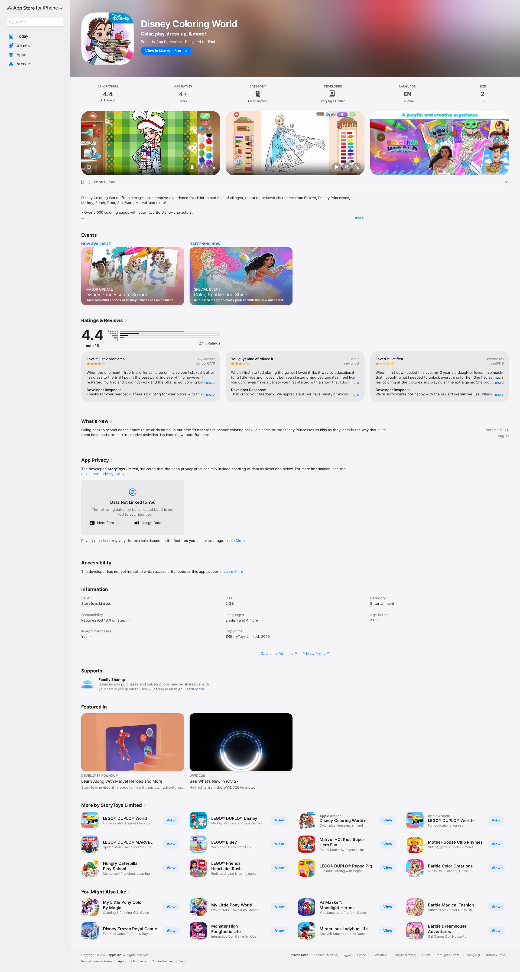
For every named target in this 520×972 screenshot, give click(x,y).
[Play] (336, 167)
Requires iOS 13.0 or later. (103, 620)
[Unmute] (202, 167)
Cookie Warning (163, 961)
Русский (363, 955)
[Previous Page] (76, 143)
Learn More (235, 540)
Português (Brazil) (448, 955)
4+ (372, 620)
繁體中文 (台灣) (496, 955)
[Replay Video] (88, 167)
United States (299, 955)
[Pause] (192, 167)
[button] (35, 36)
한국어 (426, 955)
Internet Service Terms (96, 961)
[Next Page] (514, 143)
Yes (84, 636)
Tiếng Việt (473, 955)
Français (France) (404, 955)
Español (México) (326, 955)
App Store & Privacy (132, 961)
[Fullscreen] (212, 167)
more (359, 217)
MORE (210, 382)
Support (185, 961)
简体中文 (381, 955)
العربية (348, 955)
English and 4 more (242, 620)
